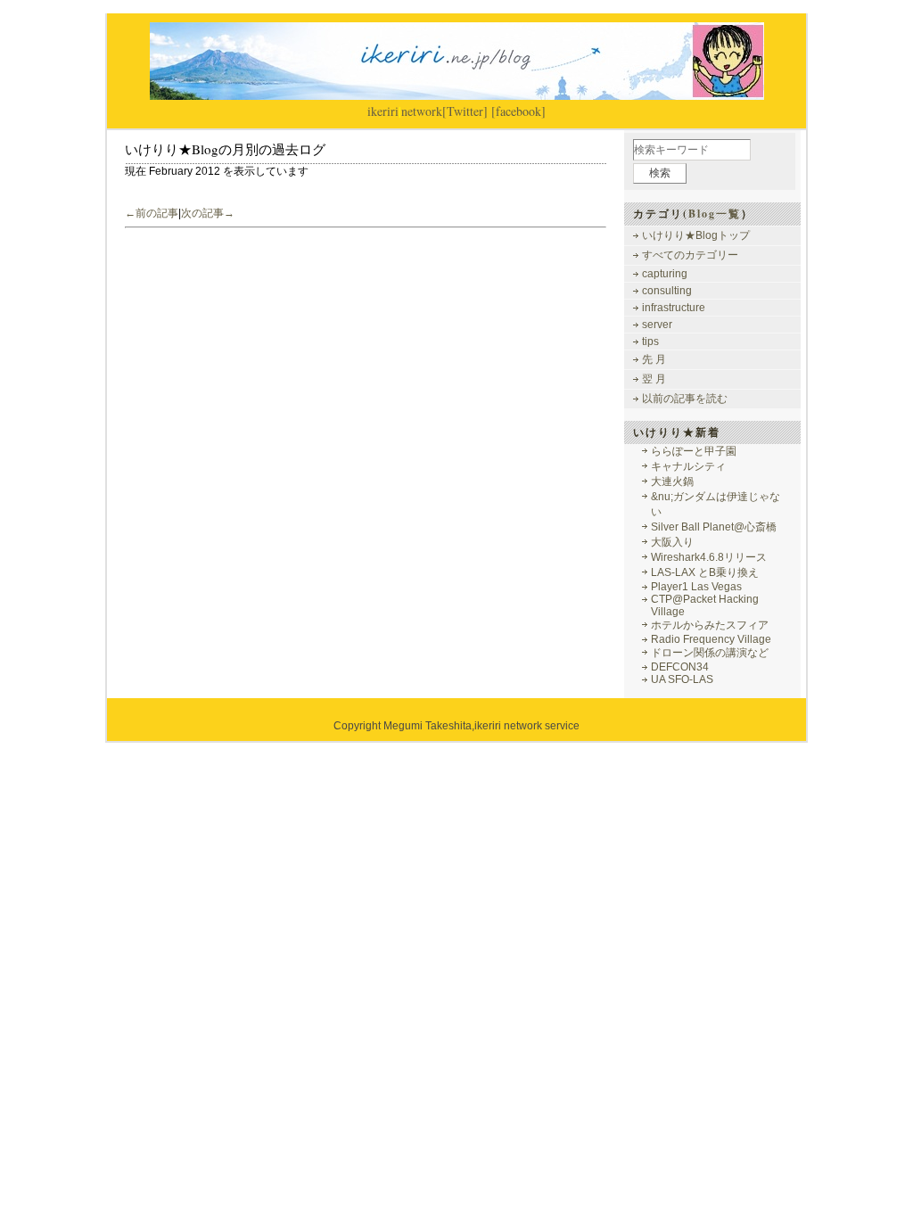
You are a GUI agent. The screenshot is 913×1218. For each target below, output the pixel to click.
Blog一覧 (714, 213)
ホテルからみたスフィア (710, 625)
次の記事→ (207, 213)
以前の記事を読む (685, 398)
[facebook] (518, 111)
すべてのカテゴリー (690, 255)
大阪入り (672, 542)
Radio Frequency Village (711, 639)
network (421, 111)
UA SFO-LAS (682, 679)
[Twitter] (465, 111)
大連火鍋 (672, 481)
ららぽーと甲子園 (693, 451)
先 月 (654, 359)
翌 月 (654, 379)
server (657, 324)
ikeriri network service (527, 726)
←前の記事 (151, 213)
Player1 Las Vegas (696, 586)
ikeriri (383, 111)
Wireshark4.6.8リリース (709, 557)
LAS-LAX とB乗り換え (705, 572)
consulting (667, 290)
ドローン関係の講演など (710, 652)
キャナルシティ (688, 466)
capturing (664, 273)
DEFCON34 (680, 667)
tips (650, 341)
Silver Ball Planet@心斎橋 (714, 527)
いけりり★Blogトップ (696, 235)
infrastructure (673, 307)
